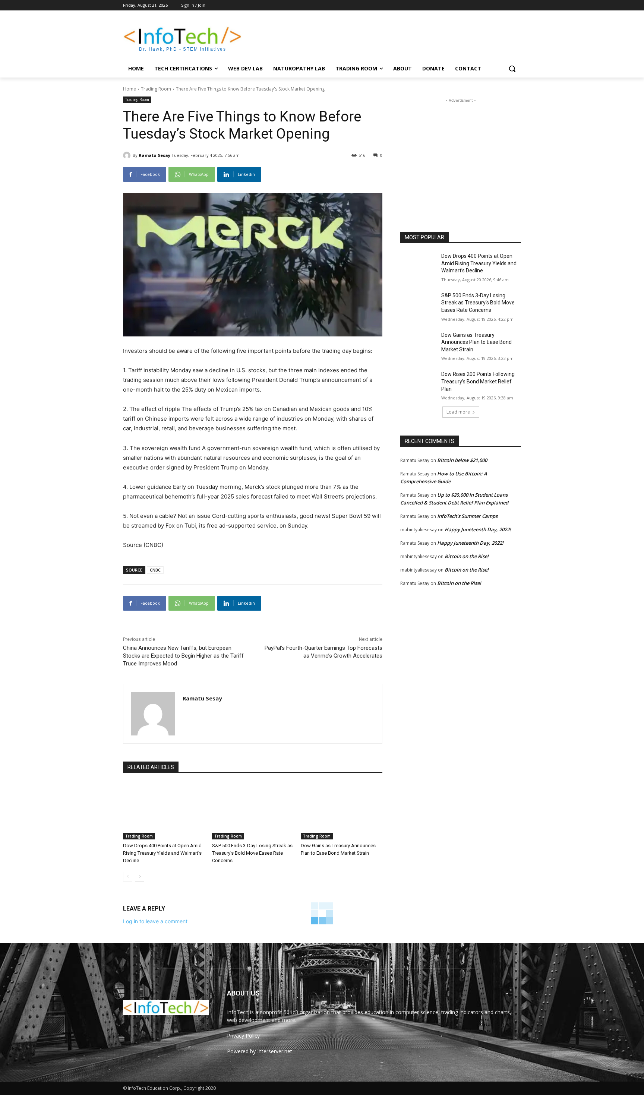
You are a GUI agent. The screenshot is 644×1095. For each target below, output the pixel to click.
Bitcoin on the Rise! (467, 556)
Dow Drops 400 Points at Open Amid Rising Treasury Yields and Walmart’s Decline (162, 853)
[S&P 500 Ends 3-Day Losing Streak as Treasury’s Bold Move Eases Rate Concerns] (253, 810)
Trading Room (156, 89)
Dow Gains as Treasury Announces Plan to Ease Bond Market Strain (476, 342)
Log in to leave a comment (155, 921)
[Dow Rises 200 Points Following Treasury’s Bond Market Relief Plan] (418, 383)
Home (129, 89)
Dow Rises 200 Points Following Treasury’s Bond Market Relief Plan (478, 381)
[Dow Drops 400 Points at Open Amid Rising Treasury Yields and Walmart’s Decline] (164, 810)
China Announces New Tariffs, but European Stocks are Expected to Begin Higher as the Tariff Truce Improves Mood (183, 656)
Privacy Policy (243, 1035)
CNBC (155, 570)
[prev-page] (127, 877)
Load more (458, 412)
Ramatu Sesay (154, 155)
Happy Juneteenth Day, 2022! (478, 529)
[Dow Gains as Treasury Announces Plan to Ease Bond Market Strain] (341, 810)
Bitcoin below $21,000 (462, 460)
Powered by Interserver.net (259, 1051)
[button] (512, 68)
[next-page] (139, 877)
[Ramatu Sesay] (128, 155)
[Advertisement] (378, 37)
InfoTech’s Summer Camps (467, 516)
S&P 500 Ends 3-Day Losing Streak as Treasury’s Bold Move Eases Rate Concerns (252, 853)
